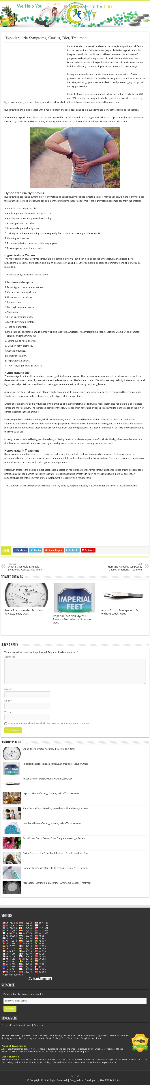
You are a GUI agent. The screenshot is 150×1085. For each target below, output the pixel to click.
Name (8, 689)
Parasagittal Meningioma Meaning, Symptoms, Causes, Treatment (57, 883)
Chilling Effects (59, 1038)
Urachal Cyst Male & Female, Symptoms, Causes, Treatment (25, 567)
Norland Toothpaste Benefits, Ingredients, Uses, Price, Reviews (55, 868)
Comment (9, 656)
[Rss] (71, 1076)
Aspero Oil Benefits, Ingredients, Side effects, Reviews (51, 793)
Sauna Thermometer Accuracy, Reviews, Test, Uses (23, 612)
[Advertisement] (35, 71)
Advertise (39, 1025)
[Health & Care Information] (76, 14)
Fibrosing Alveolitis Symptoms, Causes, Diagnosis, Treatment (125, 567)
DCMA (48, 1038)
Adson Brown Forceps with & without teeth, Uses (119, 612)
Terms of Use (8, 1025)
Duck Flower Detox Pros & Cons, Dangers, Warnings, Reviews (54, 838)
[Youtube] (78, 1076)
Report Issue (24, 1025)
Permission (91, 1035)
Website (8, 712)
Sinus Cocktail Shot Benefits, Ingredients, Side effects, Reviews (55, 808)
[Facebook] (75, 1076)
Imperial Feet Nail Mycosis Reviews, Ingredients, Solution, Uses (72, 619)
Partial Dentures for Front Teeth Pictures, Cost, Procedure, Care (55, 853)
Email (8, 700)
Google (84, 1038)
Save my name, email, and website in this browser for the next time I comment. (49, 723)
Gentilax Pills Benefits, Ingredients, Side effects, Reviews (52, 823)
